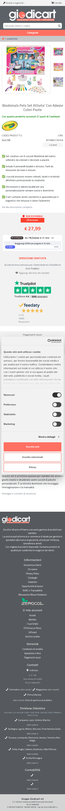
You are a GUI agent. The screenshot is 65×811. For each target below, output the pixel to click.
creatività (12, 38)
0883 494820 (32, 780)
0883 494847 (26, 689)
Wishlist (32, 619)
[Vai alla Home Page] (3, 39)
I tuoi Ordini (32, 624)
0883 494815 (32, 733)
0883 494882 (32, 745)
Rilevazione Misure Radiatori (32, 594)
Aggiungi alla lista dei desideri (34, 273)
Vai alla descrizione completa (17, 207)
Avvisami (33, 220)
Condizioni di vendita (32, 649)
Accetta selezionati (32, 457)
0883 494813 (32, 763)
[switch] (56, 404)
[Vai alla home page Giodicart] (32, 15)
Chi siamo (32, 569)
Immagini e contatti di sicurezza (19, 493)
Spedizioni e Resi (32, 653)
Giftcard (33, 632)
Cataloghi (32, 578)
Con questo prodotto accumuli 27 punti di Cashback (31, 116)
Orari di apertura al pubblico (38, 700)
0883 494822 (32, 788)
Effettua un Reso (32, 628)
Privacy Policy (32, 573)
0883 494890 (53, 689)
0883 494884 (32, 754)
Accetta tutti (32, 446)
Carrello (58, 3)
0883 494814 (32, 725)
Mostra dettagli (46, 437)
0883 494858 (19, 700)
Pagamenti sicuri (32, 657)
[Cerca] (59, 25)
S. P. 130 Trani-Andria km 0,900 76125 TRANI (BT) (32, 679)
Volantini (32, 582)
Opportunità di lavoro (32, 586)
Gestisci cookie (32, 636)
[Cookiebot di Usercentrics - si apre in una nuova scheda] (47, 341)
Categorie (32, 32)
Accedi (15, 3)
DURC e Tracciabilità (32, 590)
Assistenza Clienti (32, 565)
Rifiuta (32, 467)
